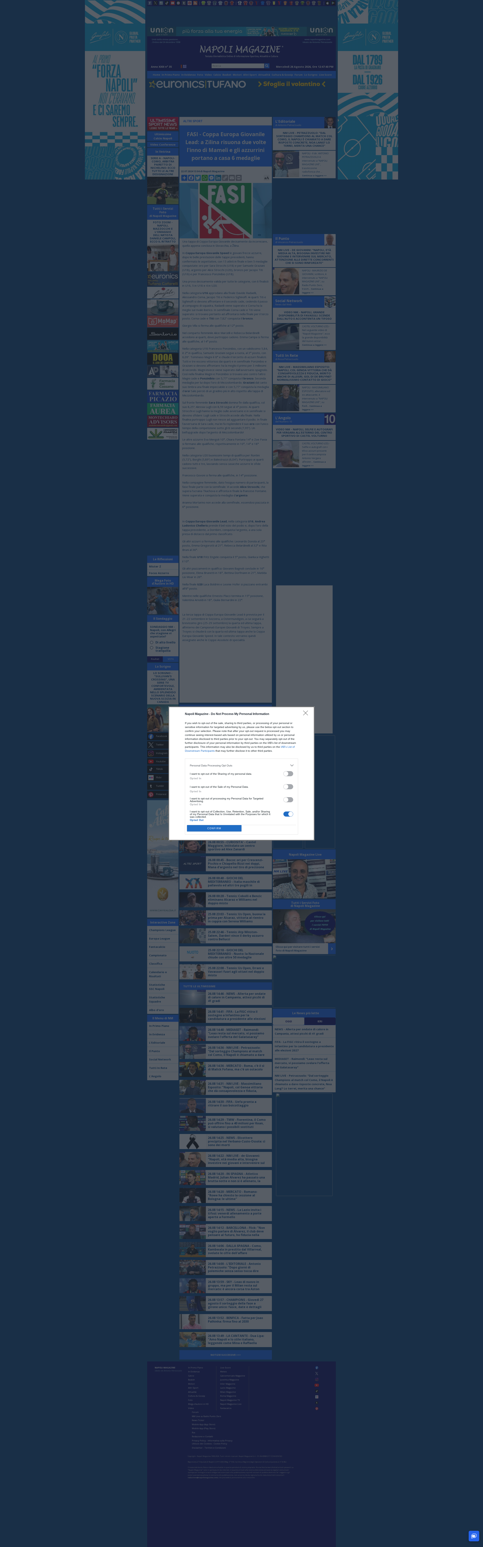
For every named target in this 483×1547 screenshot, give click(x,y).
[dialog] (241, 773)
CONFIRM (214, 828)
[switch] (288, 773)
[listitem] (241, 765)
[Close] (306, 714)
